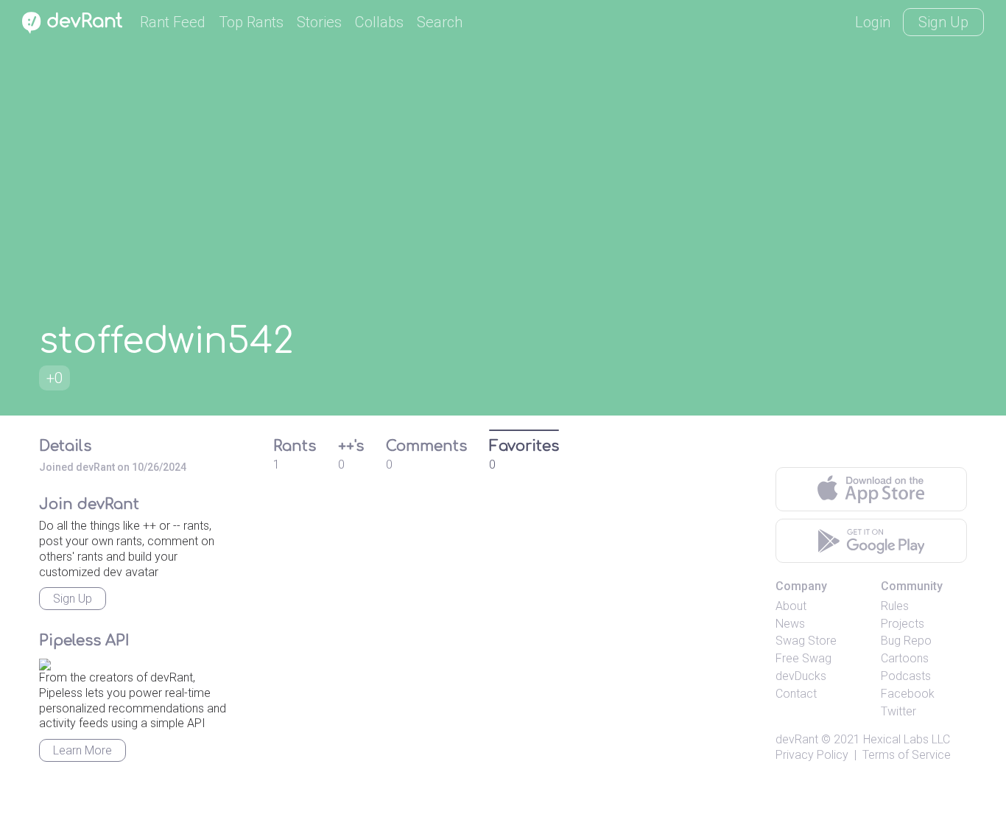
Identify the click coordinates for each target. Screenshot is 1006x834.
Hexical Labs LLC (906, 739)
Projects (902, 624)
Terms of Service (906, 755)
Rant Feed (172, 22)
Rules (895, 606)
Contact (796, 694)
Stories (319, 22)
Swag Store (806, 641)
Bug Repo (906, 641)
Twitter (898, 711)
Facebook (908, 694)
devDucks (800, 676)
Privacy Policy (811, 755)
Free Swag (803, 658)
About (790, 606)
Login (872, 22)
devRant (796, 739)
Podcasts (906, 676)
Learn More (82, 750)
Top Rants (251, 22)
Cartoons (905, 658)
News (790, 624)
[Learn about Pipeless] (45, 662)
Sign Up (943, 22)
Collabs (379, 22)
